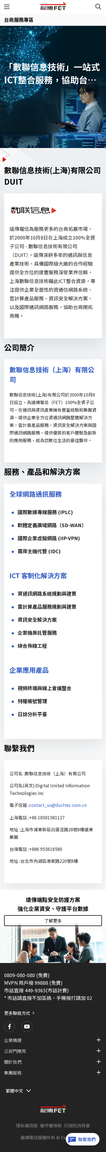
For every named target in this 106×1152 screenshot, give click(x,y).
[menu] (7, 7)
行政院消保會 (77, 1125)
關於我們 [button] (12, 1062)
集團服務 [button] (12, 1072)
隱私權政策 (27, 1125)
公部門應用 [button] (15, 1051)
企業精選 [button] (12, 1040)
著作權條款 (51, 1125)
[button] (9, 1026)
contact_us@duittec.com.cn (58, 805)
